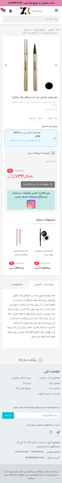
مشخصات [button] (16, 284)
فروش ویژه (54, 383)
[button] (5, 10)
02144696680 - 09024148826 (29, 452)
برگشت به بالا (28, 360)
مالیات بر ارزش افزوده (49, 393)
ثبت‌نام (8, 415)
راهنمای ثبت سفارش (49, 378)
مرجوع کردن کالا (23, 388)
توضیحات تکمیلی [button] (44, 284)
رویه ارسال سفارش (21, 378)
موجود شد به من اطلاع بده (36, 184)
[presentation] (56, 65)
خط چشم (32, 118)
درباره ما (27, 383)
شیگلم (50, 118)
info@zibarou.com (35, 457)
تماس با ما (54, 388)
